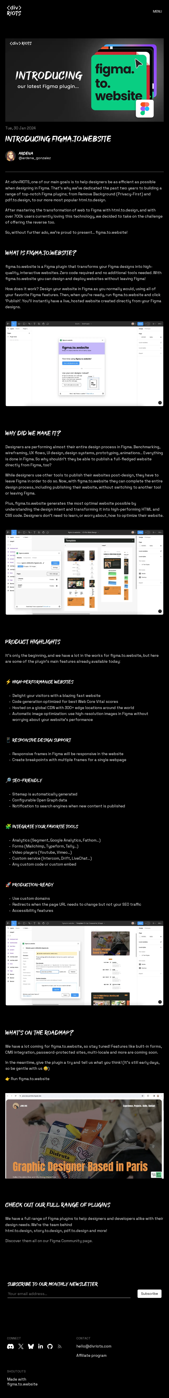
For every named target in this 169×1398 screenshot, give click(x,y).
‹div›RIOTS (20, 181)
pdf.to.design (17, 200)
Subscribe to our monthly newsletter (52, 1284)
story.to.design (48, 1230)
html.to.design (92, 200)
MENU (157, 11)
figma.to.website (111, 232)
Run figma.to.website (30, 1078)
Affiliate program (91, 1355)
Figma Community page (71, 1240)
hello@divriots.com (93, 1346)
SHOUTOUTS (16, 1371)
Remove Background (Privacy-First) (110, 194)
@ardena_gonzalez (35, 158)
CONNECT (14, 1338)
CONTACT (83, 1338)
